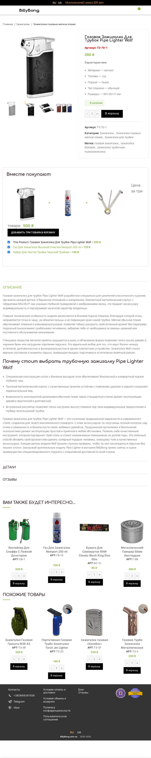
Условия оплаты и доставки (54, 691)
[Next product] (146, 24)
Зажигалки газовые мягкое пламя (54, 24)
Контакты (14, 689)
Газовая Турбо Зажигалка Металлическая (132, 643)
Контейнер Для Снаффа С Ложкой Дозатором (19, 551)
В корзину (112, 113)
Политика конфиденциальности (56, 709)
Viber (16, 707)
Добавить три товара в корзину (33, 232)
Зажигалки (23, 24)
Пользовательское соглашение (55, 718)
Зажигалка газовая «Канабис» (94, 641)
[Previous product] (139, 24)
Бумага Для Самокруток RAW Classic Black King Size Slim (94, 553)
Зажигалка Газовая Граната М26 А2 (19, 641)
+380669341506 (24, 695)
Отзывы (83, 692)
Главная (8, 24)
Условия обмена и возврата (54, 700)
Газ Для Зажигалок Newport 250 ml (56, 549)
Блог (81, 689)
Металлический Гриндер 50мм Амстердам (132, 551)
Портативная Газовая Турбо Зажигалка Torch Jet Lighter (57, 643)
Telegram (19, 701)
